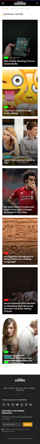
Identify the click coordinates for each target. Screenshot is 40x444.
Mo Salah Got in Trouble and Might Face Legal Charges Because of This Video (19, 210)
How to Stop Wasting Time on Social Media (19, 62)
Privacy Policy (5, 431)
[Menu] (3, 3)
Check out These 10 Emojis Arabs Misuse (17, 112)
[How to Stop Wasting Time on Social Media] (20, 43)
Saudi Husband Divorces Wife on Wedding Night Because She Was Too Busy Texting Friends (19, 307)
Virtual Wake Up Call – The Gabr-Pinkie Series (18, 362)
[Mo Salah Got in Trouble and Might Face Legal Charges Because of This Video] (20, 191)
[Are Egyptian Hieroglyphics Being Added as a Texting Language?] (20, 241)
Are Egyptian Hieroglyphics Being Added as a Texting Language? (18, 259)
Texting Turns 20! (13, 365)
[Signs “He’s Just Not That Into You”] (20, 142)
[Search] (37, 3)
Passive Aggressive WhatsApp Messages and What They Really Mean (18, 358)
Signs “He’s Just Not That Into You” (19, 161)
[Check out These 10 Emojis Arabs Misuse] (20, 92)
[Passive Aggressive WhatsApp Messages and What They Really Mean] (20, 340)
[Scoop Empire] (20, 3)
